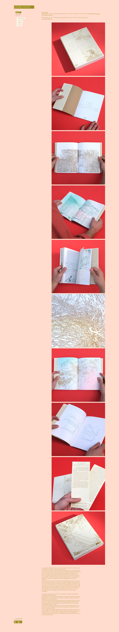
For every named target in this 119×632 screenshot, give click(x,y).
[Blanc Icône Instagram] (18, 622)
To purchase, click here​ (47, 19)
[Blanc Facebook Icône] (15, 622)
